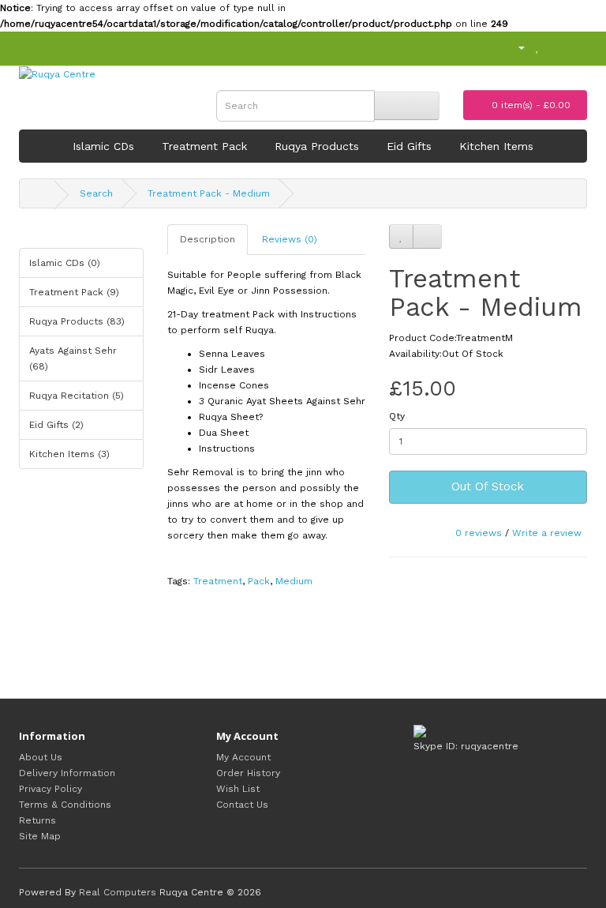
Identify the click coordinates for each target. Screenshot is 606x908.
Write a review (547, 532)
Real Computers (117, 892)
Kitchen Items (496, 146)
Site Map (40, 836)
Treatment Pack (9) (74, 292)
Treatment (217, 581)
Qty (397, 416)
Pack (259, 581)
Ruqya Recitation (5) (76, 395)
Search (96, 193)
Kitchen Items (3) (69, 454)
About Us (40, 757)
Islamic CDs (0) (64, 262)
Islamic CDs (103, 146)
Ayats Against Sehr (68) (73, 358)
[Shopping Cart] (555, 47)
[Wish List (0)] (538, 47)
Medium (293, 581)
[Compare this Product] (427, 236)
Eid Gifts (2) (56, 424)
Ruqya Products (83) (77, 321)
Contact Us (242, 804)
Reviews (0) (289, 239)
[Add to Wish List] (401, 236)
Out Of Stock (487, 486)
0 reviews (478, 532)
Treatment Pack (204, 146)
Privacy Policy (50, 788)
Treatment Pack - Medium (209, 193)
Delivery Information (67, 773)
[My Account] (515, 47)
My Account (243, 757)
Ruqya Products (317, 146)
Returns (37, 820)
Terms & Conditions (65, 804)
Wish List (238, 788)
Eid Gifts (409, 146)
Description (207, 239)
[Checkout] (574, 47)
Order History (248, 773)
